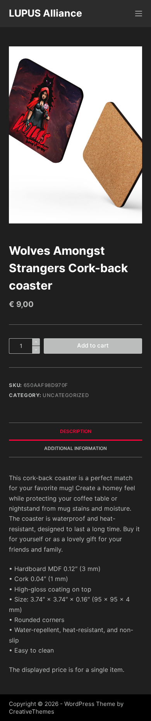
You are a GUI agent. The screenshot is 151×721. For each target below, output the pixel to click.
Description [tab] (75, 431)
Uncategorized (66, 395)
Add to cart (93, 345)
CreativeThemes (31, 711)
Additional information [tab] (75, 448)
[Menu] (138, 13)
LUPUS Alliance (45, 13)
